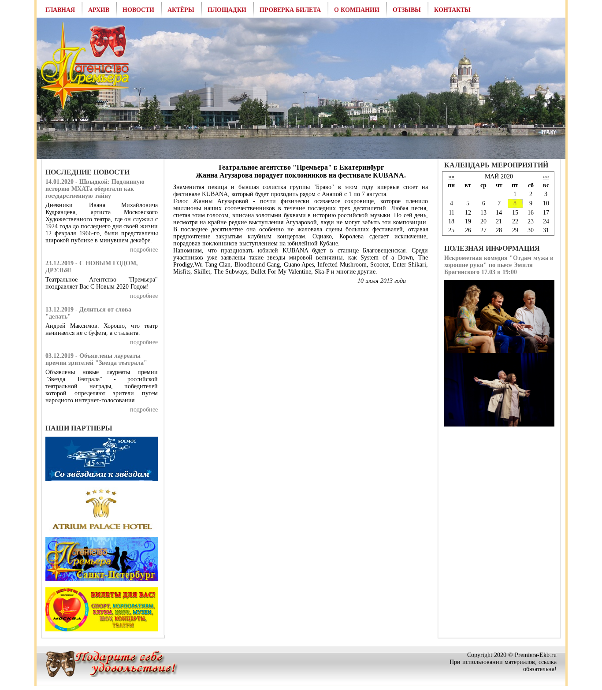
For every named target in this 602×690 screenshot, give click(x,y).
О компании (356, 10)
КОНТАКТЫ (452, 10)
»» (546, 176)
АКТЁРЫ (180, 10)
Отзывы (407, 10)
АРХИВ (98, 10)
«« (451, 176)
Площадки (227, 10)
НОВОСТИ (138, 10)
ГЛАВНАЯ (60, 10)
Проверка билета (290, 10)
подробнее (144, 249)
